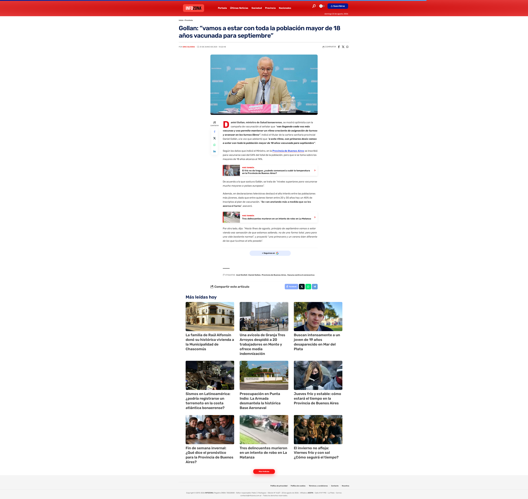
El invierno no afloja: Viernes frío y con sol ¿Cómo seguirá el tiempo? (316, 453)
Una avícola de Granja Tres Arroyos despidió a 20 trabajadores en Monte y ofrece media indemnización (262, 344)
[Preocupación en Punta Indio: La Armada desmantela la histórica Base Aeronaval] (264, 375)
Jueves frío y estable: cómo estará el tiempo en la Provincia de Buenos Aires (317, 398)
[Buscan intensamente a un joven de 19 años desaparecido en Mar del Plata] (318, 316)
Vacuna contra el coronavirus (301, 275)
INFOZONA (209, 493)
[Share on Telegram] (315, 286)
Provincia (189, 20)
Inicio (181, 20)
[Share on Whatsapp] (347, 47)
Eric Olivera (189, 47)
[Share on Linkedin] (214, 151)
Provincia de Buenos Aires (288, 150)
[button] (314, 6)
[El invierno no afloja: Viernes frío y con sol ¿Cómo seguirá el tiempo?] (318, 429)
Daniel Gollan (254, 275)
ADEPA (310, 493)
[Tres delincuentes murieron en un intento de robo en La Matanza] (264, 429)
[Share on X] (343, 47)
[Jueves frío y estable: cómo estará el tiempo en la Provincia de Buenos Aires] (318, 375)
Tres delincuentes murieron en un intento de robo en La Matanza (263, 453)
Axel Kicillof (241, 275)
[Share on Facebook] (339, 47)
